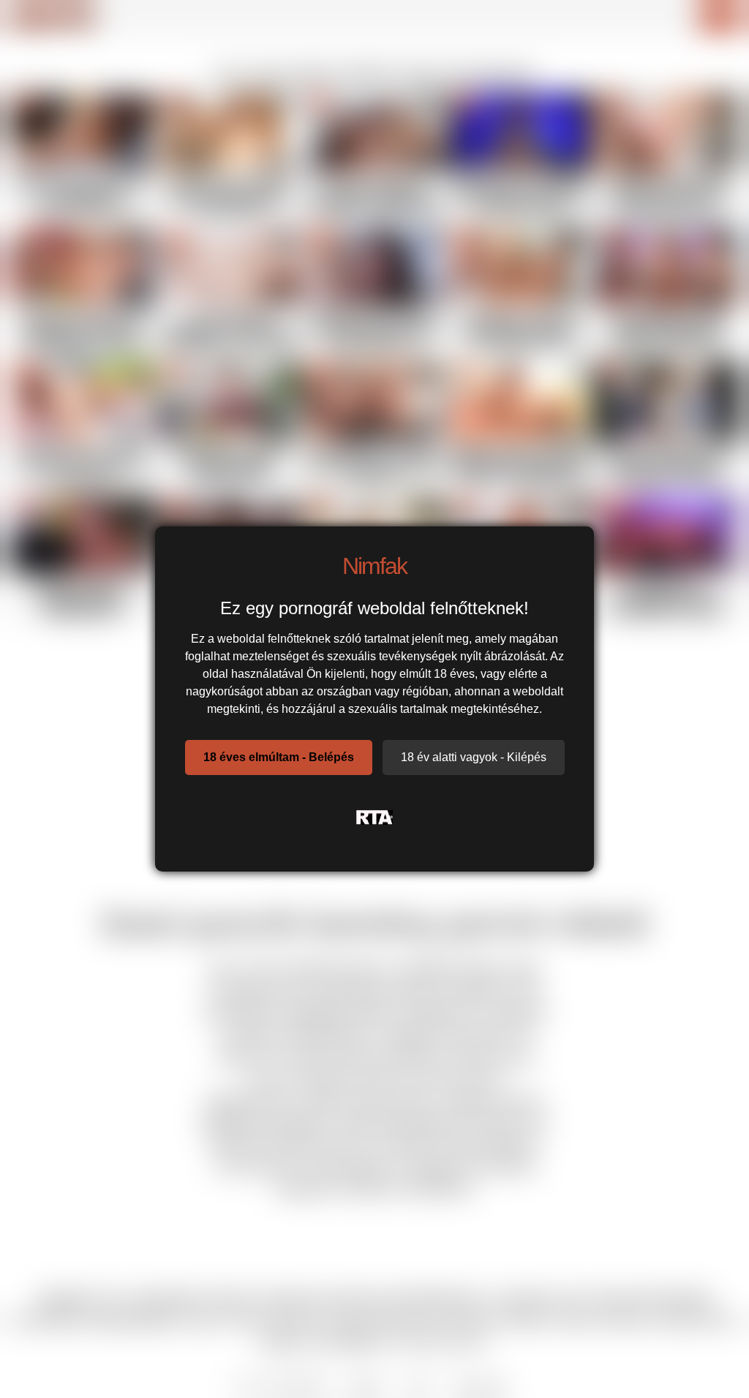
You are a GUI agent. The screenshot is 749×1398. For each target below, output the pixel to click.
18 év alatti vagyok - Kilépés (473, 757)
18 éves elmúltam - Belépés (278, 757)
